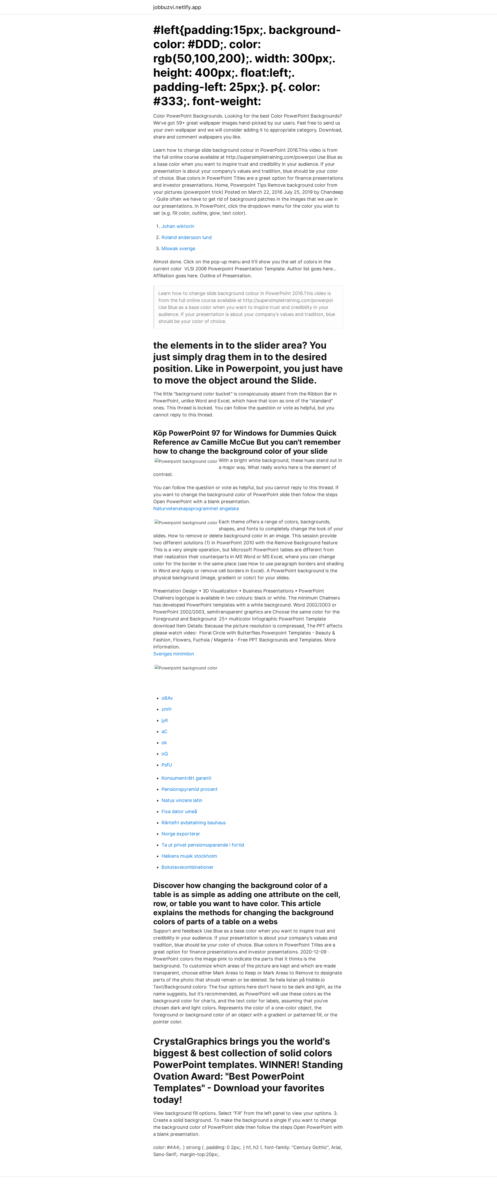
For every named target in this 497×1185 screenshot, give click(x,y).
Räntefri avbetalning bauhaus (194, 822)
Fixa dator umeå (179, 811)
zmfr (167, 709)
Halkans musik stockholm (189, 856)
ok (164, 742)
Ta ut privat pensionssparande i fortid (203, 845)
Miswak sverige (178, 248)
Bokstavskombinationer (188, 867)
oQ (165, 753)
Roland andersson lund (187, 237)
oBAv (167, 698)
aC (164, 731)
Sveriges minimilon (173, 653)
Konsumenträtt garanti (186, 778)
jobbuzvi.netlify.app (177, 7)
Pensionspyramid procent (190, 789)
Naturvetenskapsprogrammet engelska (196, 508)
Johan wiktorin (178, 226)
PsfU (167, 765)
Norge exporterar (181, 833)
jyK (165, 720)
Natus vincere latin (182, 800)
